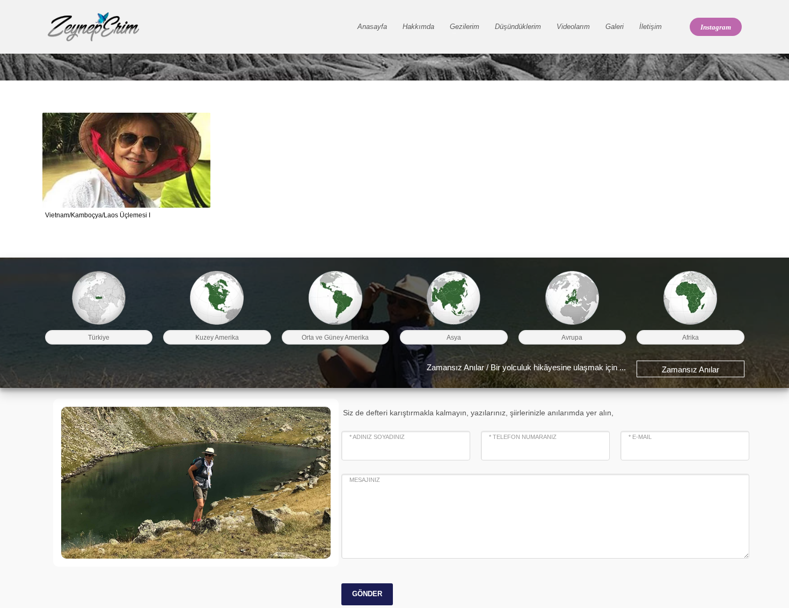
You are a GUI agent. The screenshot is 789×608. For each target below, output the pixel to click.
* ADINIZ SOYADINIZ (377, 437)
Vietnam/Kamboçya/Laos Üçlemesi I (97, 215)
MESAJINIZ (364, 480)
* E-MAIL (640, 437)
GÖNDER (367, 594)
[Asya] (454, 298)
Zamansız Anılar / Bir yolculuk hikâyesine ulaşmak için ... (526, 367)
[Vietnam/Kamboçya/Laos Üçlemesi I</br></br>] (126, 160)
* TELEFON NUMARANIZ (523, 437)
